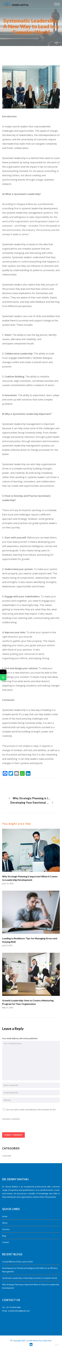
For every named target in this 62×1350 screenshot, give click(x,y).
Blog (4, 1235)
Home (4, 1216)
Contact (5, 1242)
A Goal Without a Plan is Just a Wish (17, 1261)
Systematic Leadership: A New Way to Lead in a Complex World (29, 1278)
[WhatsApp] (3, 677)
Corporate (6, 1155)
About (4, 1223)
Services (6, 1229)
